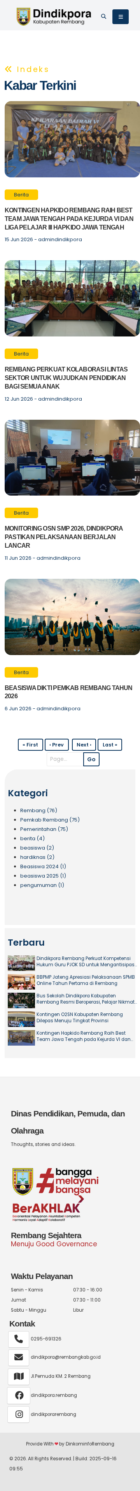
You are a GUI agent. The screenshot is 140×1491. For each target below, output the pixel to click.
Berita (21, 194)
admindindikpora (60, 239)
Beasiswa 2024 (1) (43, 866)
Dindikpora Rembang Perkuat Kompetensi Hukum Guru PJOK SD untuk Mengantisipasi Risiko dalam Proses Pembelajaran (86, 961)
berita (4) (32, 838)
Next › (84, 744)
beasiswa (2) (37, 847)
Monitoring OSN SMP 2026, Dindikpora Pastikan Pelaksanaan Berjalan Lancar (64, 537)
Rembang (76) (38, 810)
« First (30, 744)
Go (91, 759)
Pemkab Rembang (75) (50, 819)
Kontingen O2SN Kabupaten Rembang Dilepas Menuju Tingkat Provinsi (80, 1017)
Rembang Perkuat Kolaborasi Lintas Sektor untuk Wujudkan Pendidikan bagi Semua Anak (66, 378)
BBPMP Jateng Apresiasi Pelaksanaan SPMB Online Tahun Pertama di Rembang (86, 980)
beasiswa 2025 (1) (43, 876)
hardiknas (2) (37, 857)
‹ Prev (56, 744)
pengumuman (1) (42, 885)
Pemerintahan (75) (44, 829)
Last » (110, 744)
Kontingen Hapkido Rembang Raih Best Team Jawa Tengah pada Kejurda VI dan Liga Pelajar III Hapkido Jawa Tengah (69, 219)
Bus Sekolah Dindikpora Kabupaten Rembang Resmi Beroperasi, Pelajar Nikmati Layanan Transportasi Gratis (86, 999)
